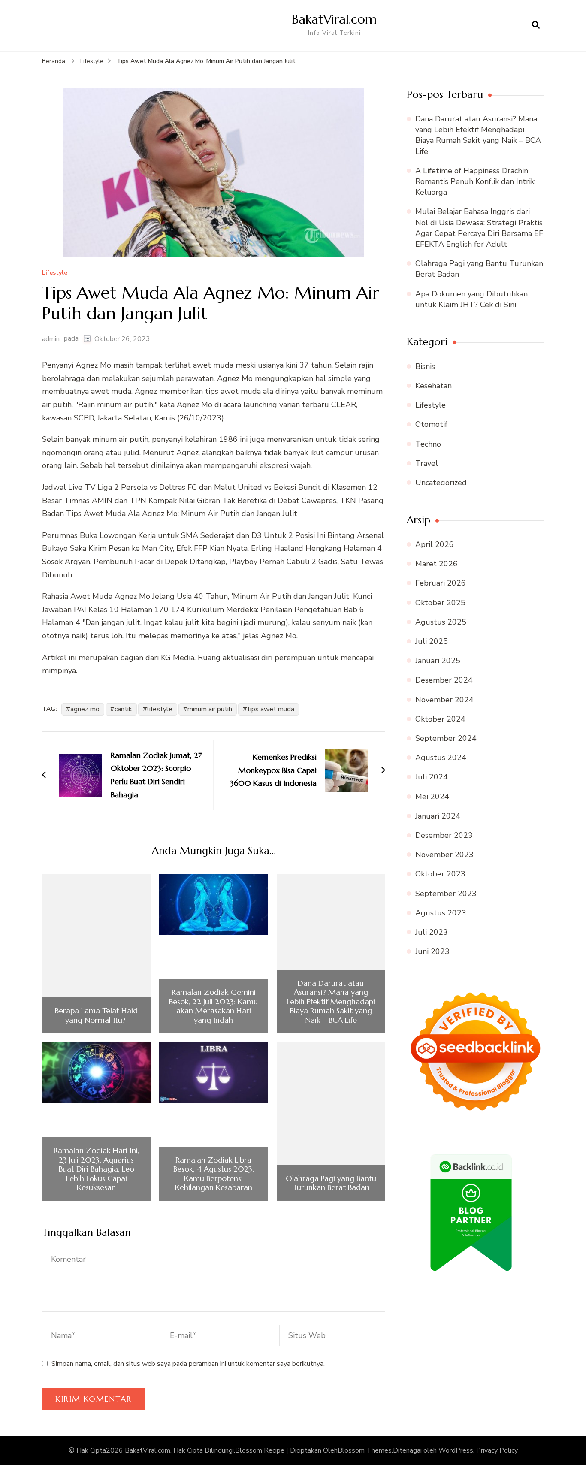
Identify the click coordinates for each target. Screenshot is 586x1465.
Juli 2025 (431, 641)
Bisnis (425, 366)
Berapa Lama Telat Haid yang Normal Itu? (96, 1015)
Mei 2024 (432, 796)
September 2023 (446, 893)
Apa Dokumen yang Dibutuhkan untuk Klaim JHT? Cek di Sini (471, 299)
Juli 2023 (431, 932)
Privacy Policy (497, 1450)
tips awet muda (270, 709)
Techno (428, 444)
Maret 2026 (436, 564)
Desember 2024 (444, 680)
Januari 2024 (437, 816)
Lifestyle (54, 273)
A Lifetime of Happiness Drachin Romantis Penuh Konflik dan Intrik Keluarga (475, 181)
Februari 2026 (440, 583)
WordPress (455, 1450)
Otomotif (431, 424)
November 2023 (444, 854)
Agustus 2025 (440, 622)
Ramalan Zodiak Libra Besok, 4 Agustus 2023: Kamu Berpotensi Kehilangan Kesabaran (213, 1173)
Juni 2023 (432, 951)
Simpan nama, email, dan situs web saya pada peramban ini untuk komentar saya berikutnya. (188, 1363)
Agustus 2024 (440, 757)
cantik (123, 709)
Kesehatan (433, 386)
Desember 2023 (444, 835)
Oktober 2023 (440, 874)
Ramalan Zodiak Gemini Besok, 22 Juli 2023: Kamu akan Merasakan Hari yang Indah (213, 1006)
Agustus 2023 (440, 913)
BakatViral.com (334, 19)
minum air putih (209, 709)
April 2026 (434, 544)
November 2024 (444, 700)
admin (51, 339)
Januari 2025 (437, 660)
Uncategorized (441, 482)
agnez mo (85, 709)
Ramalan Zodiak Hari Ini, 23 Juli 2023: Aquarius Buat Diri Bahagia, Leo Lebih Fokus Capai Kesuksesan (96, 1169)
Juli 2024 (431, 777)
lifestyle (159, 709)
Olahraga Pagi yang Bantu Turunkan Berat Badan (331, 1183)
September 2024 (446, 738)
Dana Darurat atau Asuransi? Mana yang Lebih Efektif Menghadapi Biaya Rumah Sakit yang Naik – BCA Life (331, 1002)
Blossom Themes (365, 1450)
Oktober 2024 (440, 719)
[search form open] (536, 25)
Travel (426, 463)
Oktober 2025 (440, 603)
